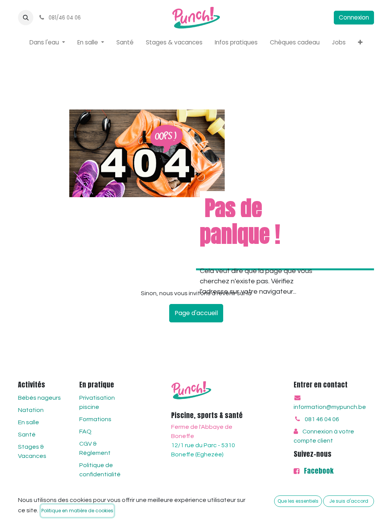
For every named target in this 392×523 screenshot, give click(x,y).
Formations (95, 419)
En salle (28, 422)
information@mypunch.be (330, 407)
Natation (31, 410)
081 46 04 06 (322, 419)
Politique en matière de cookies (77, 510)
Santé (27, 434)
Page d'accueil (196, 313)
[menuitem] (47, 42)
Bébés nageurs (39, 398)
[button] (25, 17)
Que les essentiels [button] (298, 501)
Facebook (317, 471)
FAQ (85, 431)
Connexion (354, 17)
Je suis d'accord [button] (348, 501)
